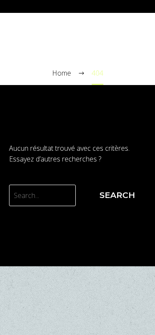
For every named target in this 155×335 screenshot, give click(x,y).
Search (117, 195)
